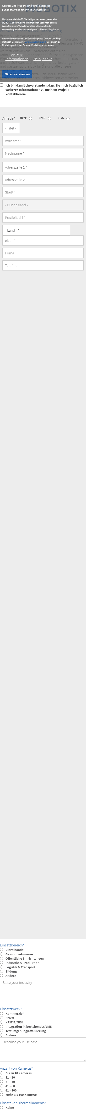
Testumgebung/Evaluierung (25, 1031)
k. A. (61, 118)
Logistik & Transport (20, 967)
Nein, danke (42, 58)
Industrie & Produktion (22, 963)
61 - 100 (10, 1090)
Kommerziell (14, 1013)
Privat (9, 1018)
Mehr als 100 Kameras (21, 1094)
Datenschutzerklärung (35, 41)
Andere (10, 976)
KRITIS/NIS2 (14, 1022)
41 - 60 (10, 1086)
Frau (42, 118)
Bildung (11, 971)
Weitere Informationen (16, 57)
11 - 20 (10, 1077)
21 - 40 (10, 1082)
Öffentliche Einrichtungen (24, 958)
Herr (23, 118)
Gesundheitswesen (19, 954)
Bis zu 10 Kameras (18, 1073)
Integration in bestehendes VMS (28, 1026)
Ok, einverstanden (17, 74)
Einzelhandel (14, 950)
